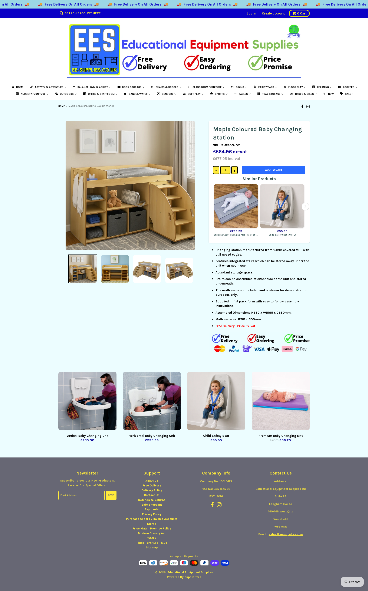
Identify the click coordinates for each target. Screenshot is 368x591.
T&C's (151, 538)
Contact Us (152, 495)
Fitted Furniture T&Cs (152, 543)
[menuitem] (17, 87)
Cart (301, 13)
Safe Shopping (151, 504)
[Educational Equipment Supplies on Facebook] (302, 107)
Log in (251, 13)
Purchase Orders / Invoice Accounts (151, 519)
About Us (151, 481)
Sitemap (152, 547)
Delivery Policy (152, 490)
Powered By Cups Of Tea (184, 577)
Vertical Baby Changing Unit (87, 436)
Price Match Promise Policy (151, 528)
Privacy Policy (151, 514)
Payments (152, 509)
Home (61, 106)
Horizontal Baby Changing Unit (152, 436)
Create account (273, 13)
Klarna (151, 524)
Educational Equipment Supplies (190, 572)
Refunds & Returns (151, 500)
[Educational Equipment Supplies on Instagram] (308, 107)
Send (111, 495)
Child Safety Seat (216, 436)
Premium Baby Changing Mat (281, 436)
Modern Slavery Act (152, 533)
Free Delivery (152, 485)
